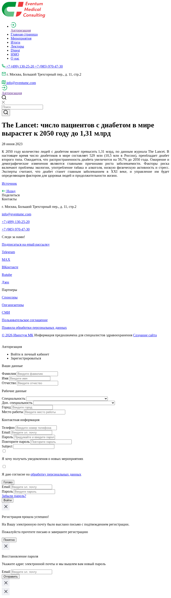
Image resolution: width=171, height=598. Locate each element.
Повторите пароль (16, 441)
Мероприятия (21, 38)
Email (6, 432)
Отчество (9, 383)
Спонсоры (10, 297)
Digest (15, 50)
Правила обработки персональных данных (34, 327)
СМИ (6, 312)
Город (6, 407)
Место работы (12, 412)
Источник (9, 183)
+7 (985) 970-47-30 (16, 229)
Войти (8, 500)
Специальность (13, 398)
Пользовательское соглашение (25, 320)
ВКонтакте (10, 267)
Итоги (15, 42)
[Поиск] (6, 112)
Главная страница (24, 34)
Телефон (8, 427)
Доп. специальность (17, 403)
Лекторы (17, 46)
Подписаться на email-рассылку (26, 244)
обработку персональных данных (56, 474)
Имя (5, 378)
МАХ (6, 259)
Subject (7, 446)
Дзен (5, 282)
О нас (15, 58)
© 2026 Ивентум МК (17, 335)
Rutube (7, 275)
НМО (15, 54)
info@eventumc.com (16, 214)
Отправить (11, 576)
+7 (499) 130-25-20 (16, 222)
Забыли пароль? (14, 496)
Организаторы (13, 305)
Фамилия (9, 373)
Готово (8, 482)
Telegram (8, 252)
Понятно (9, 540)
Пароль (7, 437)
